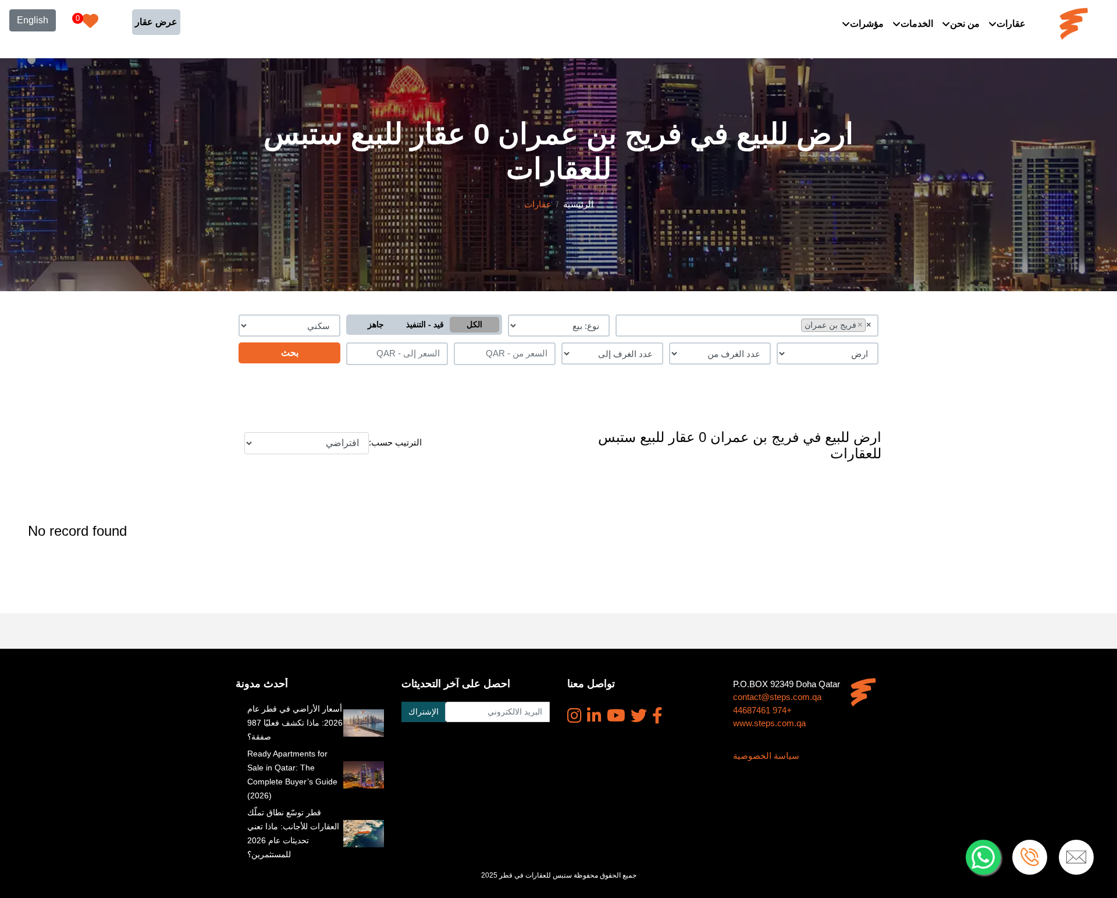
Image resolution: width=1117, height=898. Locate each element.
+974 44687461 (762, 710)
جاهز (376, 324)
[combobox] (747, 325)
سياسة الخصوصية (766, 756)
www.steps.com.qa (769, 723)
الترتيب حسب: (395, 442)
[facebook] (657, 716)
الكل (474, 324)
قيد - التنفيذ (425, 324)
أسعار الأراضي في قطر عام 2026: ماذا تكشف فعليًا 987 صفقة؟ (295, 722)
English (32, 20)
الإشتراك (423, 711)
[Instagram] (574, 716)
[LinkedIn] (594, 716)
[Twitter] (639, 716)
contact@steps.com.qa (777, 697)
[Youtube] (616, 716)
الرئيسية (578, 204)
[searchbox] (795, 324)
